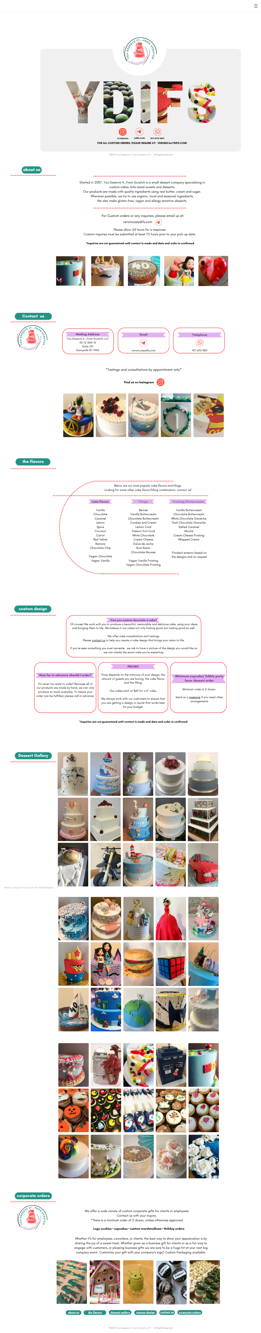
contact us (167, 1312)
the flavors (95, 1312)
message (195, 697)
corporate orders (190, 1312)
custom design (145, 1312)
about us (73, 1312)
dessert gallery (120, 1312)
